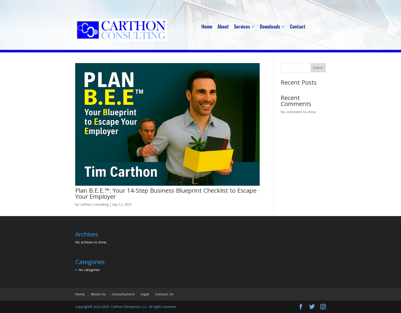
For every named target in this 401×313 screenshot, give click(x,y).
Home (206, 27)
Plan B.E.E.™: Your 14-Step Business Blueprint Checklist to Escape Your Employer (165, 193)
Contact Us (164, 294)
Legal (145, 294)
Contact (297, 27)
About (223, 27)
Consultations (123, 294)
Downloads (270, 27)
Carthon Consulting (94, 204)
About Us (98, 294)
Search (318, 67)
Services (242, 27)
